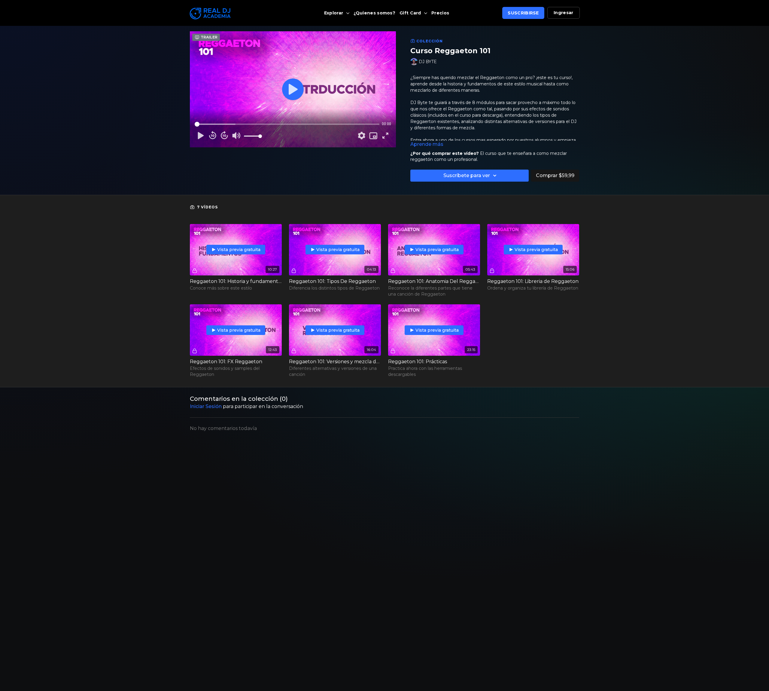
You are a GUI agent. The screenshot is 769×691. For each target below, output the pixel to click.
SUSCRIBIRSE (523, 13)
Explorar (334, 13)
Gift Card (411, 13)
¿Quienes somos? (375, 13)
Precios (440, 13)
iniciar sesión (206, 406)
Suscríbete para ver (466, 175)
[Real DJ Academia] (236, 13)
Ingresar (563, 12)
